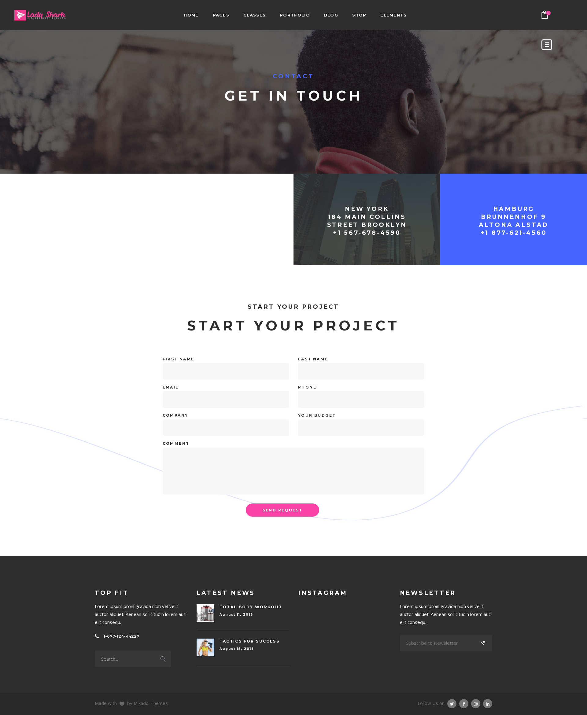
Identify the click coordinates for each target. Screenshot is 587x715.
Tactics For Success (250, 641)
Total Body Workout (251, 607)
